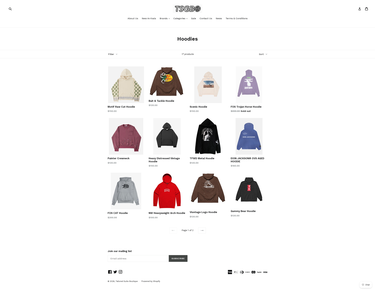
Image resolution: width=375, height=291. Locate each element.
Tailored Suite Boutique (127, 281)
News (219, 18)
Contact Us (206, 18)
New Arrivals (149, 18)
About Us (133, 18)
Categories (181, 18)
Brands (165, 18)
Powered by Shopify (150, 281)
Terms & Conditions (237, 18)
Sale (193, 18)
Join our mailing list (120, 251)
